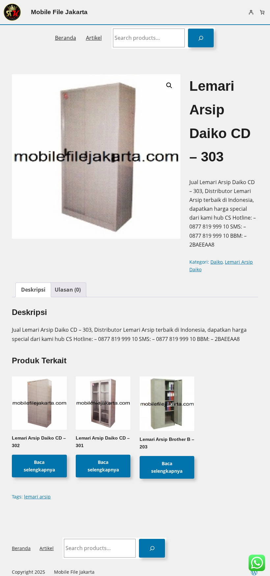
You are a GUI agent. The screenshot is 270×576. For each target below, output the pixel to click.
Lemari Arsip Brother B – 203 (167, 443)
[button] (169, 85)
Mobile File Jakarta (59, 12)
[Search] (201, 38)
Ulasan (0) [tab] (68, 289)
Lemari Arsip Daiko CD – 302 (39, 442)
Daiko (216, 262)
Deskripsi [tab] (33, 289)
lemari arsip (37, 496)
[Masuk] (250, 12)
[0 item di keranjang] (262, 12)
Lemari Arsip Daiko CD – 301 (103, 442)
